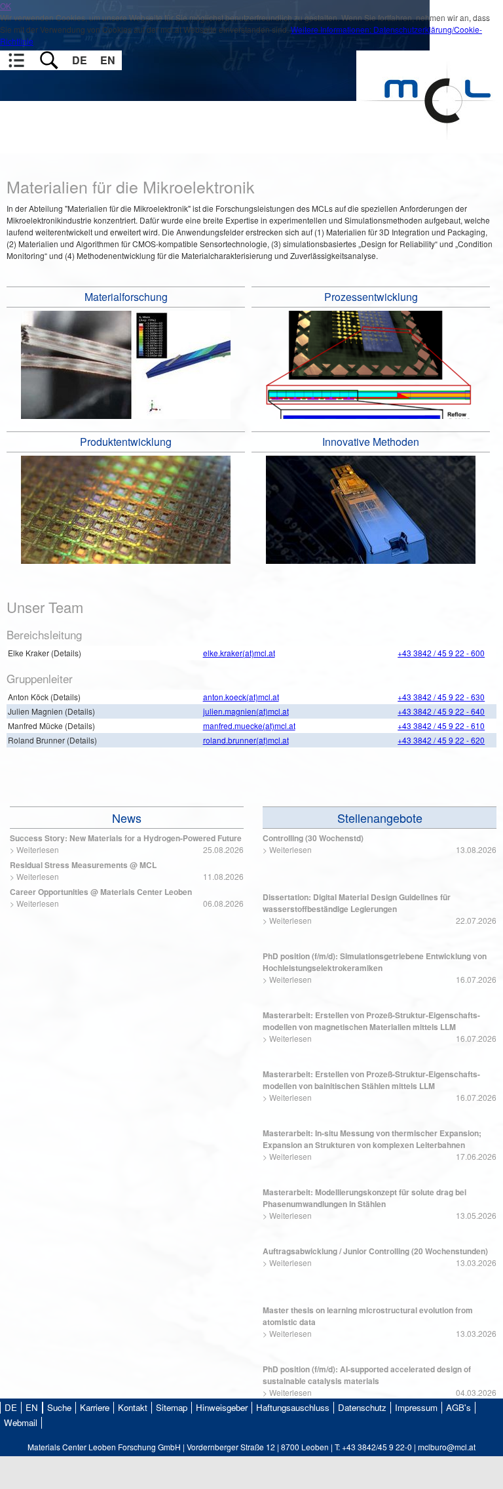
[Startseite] (429, 147)
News (126, 817)
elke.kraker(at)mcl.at (239, 652)
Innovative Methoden (370, 441)
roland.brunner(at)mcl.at (246, 739)
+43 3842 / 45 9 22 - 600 (441, 652)
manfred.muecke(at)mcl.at (249, 725)
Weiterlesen (37, 849)
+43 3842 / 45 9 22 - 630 (441, 696)
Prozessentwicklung (371, 296)
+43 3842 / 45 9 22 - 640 (441, 711)
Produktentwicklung (126, 441)
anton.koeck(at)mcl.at (241, 696)
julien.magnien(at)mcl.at (246, 711)
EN (107, 60)
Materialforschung (126, 296)
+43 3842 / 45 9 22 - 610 (441, 725)
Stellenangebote (379, 817)
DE (79, 60)
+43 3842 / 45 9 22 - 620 (441, 739)
